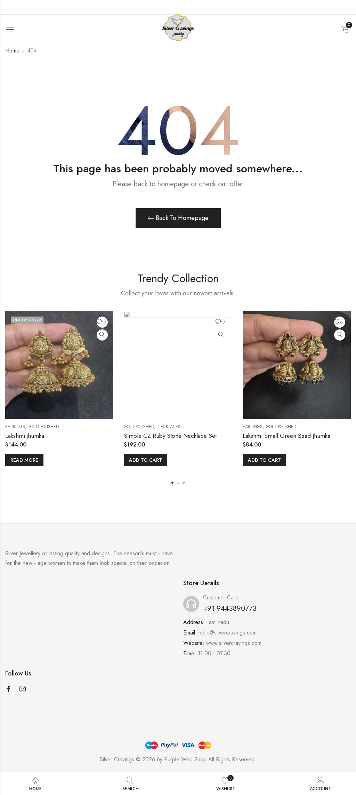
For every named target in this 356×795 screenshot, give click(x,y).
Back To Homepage (182, 217)
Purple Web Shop (185, 759)
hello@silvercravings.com (228, 633)
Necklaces (168, 427)
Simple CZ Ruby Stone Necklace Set (170, 436)
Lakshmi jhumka (24, 436)
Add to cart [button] (145, 460)
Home (12, 51)
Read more (24, 460)
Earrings (15, 427)
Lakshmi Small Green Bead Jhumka (286, 436)
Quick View (102, 335)
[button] (172, 483)
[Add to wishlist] (102, 322)
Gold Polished (44, 427)
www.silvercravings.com (233, 643)
